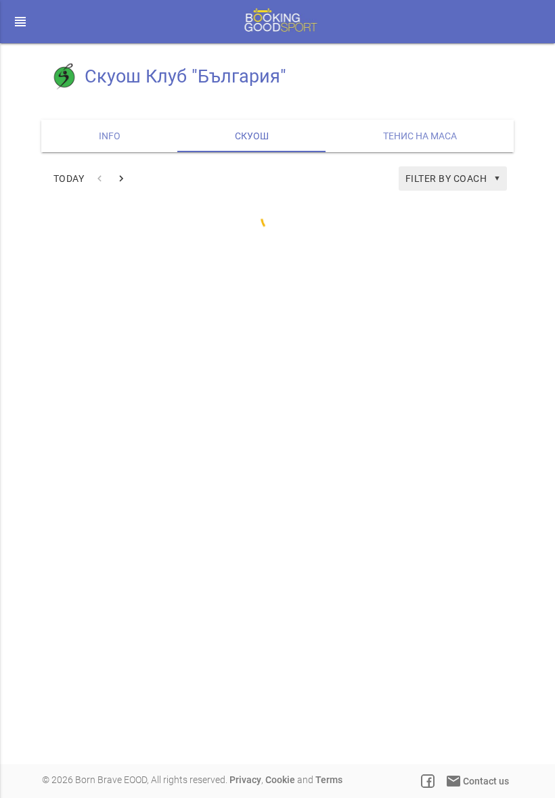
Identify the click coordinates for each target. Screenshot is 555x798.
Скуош (252, 136)
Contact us (477, 781)
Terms (328, 779)
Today (69, 178)
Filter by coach (453, 178)
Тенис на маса (420, 136)
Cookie (280, 779)
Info (109, 136)
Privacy (245, 779)
